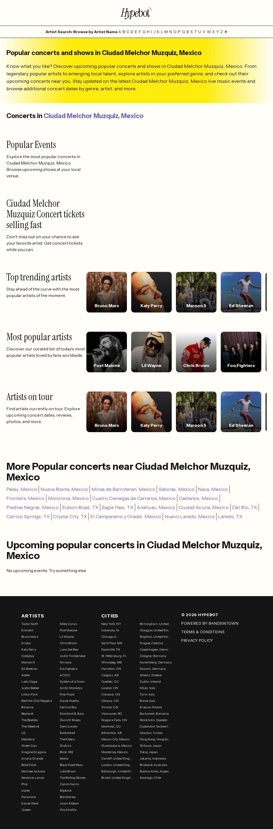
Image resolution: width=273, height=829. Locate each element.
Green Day (29, 746)
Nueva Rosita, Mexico (64, 489)
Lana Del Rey (69, 649)
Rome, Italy (147, 701)
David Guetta (69, 701)
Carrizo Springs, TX (28, 516)
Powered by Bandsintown (209, 623)
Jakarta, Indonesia (153, 758)
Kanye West (29, 803)
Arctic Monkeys (71, 688)
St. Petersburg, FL (114, 656)
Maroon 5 (28, 662)
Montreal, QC (111, 726)
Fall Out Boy (68, 707)
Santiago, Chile (150, 778)
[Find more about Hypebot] (136, 13)
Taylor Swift (29, 624)
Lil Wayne (67, 637)
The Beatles (29, 720)
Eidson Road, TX (80, 507)
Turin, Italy (147, 694)
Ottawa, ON (110, 701)
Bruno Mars (29, 637)
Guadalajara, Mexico (116, 746)
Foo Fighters (68, 669)
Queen (26, 810)
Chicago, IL (109, 637)
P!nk (24, 784)
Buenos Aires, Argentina (156, 771)
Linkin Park (29, 694)
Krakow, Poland (151, 707)
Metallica (28, 739)
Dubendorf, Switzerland (156, 726)
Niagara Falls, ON (114, 720)
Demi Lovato (68, 726)
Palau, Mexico (21, 489)
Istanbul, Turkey (151, 733)
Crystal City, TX (70, 516)
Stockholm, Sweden (153, 720)
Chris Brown (68, 643)
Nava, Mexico (213, 489)
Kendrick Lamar (33, 778)
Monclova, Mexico (68, 498)
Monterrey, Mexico (114, 752)
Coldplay (27, 656)
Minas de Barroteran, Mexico (123, 489)
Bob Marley (68, 797)
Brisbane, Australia (153, 765)
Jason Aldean (69, 803)
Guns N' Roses (70, 720)
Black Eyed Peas (71, 765)
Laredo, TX (230, 516)
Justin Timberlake (72, 656)
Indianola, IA (110, 630)
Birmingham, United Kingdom (156, 624)
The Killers (67, 739)
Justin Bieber (30, 688)
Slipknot (65, 790)
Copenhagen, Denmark (156, 649)
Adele (25, 675)
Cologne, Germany (153, 656)
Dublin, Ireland (150, 681)
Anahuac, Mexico (156, 507)
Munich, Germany (153, 669)
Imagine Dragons (33, 752)
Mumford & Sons (72, 713)
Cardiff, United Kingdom (117, 758)
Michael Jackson (33, 771)
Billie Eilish (29, 765)
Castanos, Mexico (198, 498)
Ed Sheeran (29, 669)
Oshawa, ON (110, 694)
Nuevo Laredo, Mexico (189, 516)
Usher (25, 790)
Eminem (27, 630)
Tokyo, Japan (149, 752)
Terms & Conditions (203, 631)
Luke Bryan (68, 771)
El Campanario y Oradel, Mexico (125, 516)
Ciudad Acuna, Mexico (204, 507)
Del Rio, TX (244, 507)
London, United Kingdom (117, 765)
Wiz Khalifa (68, 810)
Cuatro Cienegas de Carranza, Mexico (133, 498)
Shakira (65, 746)
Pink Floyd (67, 694)
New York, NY (111, 624)
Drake (25, 643)
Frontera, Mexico (25, 498)
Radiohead (67, 733)
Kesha (64, 758)
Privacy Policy (197, 640)
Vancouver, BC (111, 713)
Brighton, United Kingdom (156, 637)
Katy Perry (28, 649)
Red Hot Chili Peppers (36, 701)
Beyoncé (27, 713)
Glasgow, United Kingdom (156, 630)
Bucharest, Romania (154, 713)
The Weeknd (30, 726)
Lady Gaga (29, 681)
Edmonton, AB (111, 733)
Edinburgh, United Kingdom (117, 771)
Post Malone (68, 630)
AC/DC (65, 675)
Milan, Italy (147, 688)
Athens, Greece (151, 675)
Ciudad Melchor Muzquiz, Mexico (93, 116)
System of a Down (72, 681)
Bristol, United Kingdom (117, 778)
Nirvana (65, 662)
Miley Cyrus (68, 624)
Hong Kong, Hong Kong (156, 739)
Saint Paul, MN (111, 643)
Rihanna (27, 707)
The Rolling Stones (73, 778)
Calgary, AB (109, 675)
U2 (23, 733)
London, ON (109, 688)
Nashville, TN (110, 649)
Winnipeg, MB (111, 662)
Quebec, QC (110, 681)
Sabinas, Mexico (177, 489)
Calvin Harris (69, 784)
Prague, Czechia (151, 643)
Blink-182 (66, 752)
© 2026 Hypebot (200, 614)
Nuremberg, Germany (156, 662)
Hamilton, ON (111, 669)
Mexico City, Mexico (115, 739)
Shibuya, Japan (151, 746)
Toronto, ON (109, 707)
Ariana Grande (32, 758)
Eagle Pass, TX (117, 507)
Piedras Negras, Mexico (32, 507)
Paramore (28, 797)
